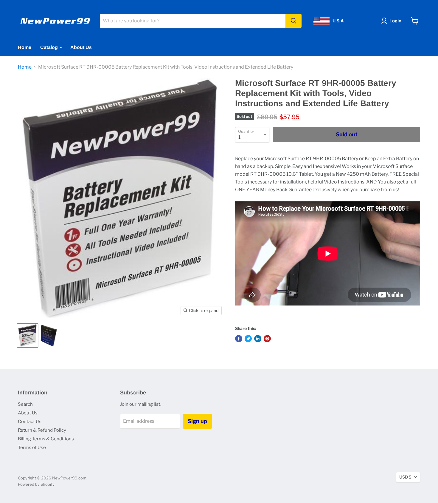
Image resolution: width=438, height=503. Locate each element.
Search (25, 404)
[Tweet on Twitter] (248, 338)
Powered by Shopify (36, 484)
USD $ (405, 476)
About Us (81, 47)
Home (24, 47)
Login (395, 20)
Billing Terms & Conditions (46, 439)
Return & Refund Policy (42, 430)
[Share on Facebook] (238, 338)
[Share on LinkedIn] (257, 338)
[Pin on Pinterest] (267, 338)
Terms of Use (32, 447)
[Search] (293, 21)
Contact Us (29, 421)
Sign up (197, 421)
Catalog (49, 47)
